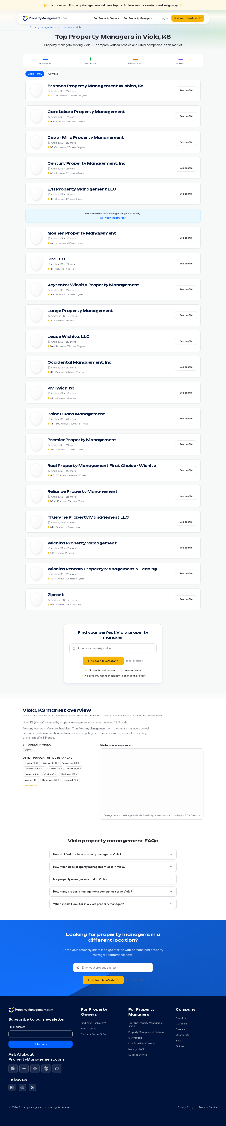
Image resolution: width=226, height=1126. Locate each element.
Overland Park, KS (34, 768)
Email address (16, 1027)
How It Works (88, 1028)
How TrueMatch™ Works (141, 1043)
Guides (180, 1046)
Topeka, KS (31, 763)
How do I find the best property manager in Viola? (87, 854)
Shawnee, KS (74, 768)
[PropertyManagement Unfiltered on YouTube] (22, 1087)
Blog (178, 1040)
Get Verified (135, 1037)
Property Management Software (146, 1031)
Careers (180, 1029)
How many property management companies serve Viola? (92, 891)
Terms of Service (208, 1107)
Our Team (181, 1023)
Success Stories (137, 1054)
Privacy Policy (185, 1107)
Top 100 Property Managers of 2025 (145, 1024)
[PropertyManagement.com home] (44, 18)
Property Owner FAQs (93, 1034)
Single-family (35, 73)
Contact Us (182, 1034)
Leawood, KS (71, 780)
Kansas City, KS (70, 763)
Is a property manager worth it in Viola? (80, 879)
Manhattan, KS (69, 774)
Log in (164, 18)
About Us (181, 1017)
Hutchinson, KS (50, 780)
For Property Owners (106, 18)
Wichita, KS (50, 763)
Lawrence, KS (32, 774)
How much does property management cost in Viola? (89, 866)
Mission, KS (31, 780)
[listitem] (13, 1068)
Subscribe (40, 1044)
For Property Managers (138, 18)
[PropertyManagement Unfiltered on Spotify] (32, 1087)
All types (53, 73)
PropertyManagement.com (45, 27)
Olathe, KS (50, 774)
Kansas (68, 27)
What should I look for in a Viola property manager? (88, 904)
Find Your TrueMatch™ (188, 18)
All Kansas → (30, 785)
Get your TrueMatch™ (113, 217)
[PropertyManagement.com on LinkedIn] (12, 1087)
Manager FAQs (136, 1048)
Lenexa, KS (55, 768)
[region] (151, 784)
